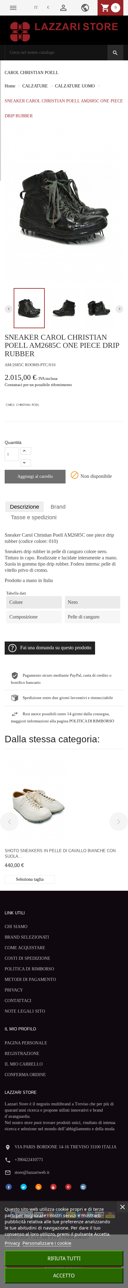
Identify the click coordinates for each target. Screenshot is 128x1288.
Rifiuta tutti (64, 1258)
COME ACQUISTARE (25, 947)
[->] (118, 821)
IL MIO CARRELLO (24, 1064)
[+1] (26, 451)
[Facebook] (9, 1186)
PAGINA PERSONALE (26, 1043)
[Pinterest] (68, 1186)
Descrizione (24, 507)
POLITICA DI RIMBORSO (29, 969)
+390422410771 (29, 1159)
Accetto (64, 1275)
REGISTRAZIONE (22, 1053)
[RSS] (38, 1186)
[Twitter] (24, 1186)
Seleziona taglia (29, 879)
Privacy (12, 1243)
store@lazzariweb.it (32, 1172)
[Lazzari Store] (64, 31)
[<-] (9, 821)
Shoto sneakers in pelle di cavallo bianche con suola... (60, 853)
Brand (58, 507)
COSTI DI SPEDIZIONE (27, 958)
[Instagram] (83, 1186)
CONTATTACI (18, 1000)
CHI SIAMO (16, 926)
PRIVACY (14, 990)
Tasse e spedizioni (34, 517)
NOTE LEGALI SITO (25, 1011)
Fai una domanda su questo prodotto (55, 648)
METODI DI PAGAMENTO (30, 979)
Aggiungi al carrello (35, 476)
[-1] (26, 462)
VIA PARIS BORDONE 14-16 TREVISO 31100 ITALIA (66, 1147)
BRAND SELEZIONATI (27, 937)
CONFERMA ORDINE (25, 1074)
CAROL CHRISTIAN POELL (32, 72)
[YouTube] (53, 1186)
